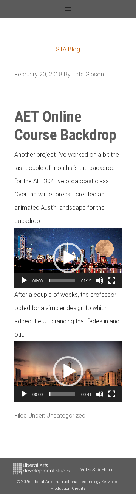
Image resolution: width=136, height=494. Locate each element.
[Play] (24, 280)
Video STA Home (96, 469)
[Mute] (100, 280)
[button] (68, 258)
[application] (68, 258)
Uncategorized (65, 415)
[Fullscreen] (112, 280)
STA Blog (68, 49)
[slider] (62, 280)
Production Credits (68, 488)
